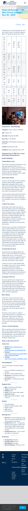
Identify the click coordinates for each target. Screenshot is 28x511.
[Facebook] (3, 455)
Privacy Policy (8, 509)
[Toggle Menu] (25, 2)
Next (23, 24)
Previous (18, 24)
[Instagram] (3, 457)
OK (23, 507)
